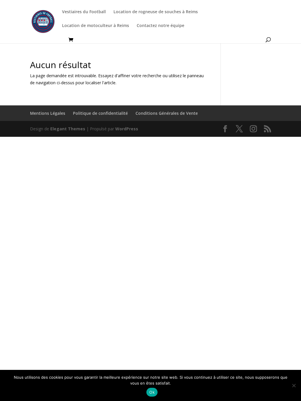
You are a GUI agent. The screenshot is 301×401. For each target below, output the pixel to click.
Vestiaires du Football (84, 12)
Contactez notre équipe (160, 25)
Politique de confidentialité (100, 113)
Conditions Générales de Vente (167, 113)
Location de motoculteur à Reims (95, 25)
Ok (152, 392)
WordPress (126, 129)
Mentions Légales (47, 113)
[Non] (294, 385)
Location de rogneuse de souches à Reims (155, 12)
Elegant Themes (67, 129)
